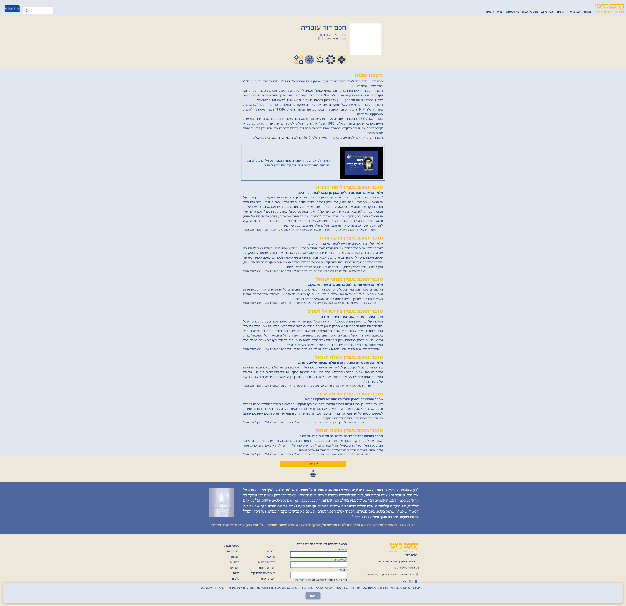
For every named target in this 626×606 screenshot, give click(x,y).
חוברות (235, 557)
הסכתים (234, 567)
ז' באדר (489, 12)
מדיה (499, 12)
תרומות (271, 551)
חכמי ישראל (547, 12)
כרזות (236, 573)
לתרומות (313, 463)
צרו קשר (270, 557)
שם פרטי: (342, 549)
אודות (587, 12)
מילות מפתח (512, 12)
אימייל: (342, 569)
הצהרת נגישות (267, 567)
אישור (313, 596)
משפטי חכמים (530, 12)
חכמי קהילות (574, 12)
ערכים (560, 12)
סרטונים (234, 562)
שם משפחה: (340, 559)
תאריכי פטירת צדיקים (263, 573)
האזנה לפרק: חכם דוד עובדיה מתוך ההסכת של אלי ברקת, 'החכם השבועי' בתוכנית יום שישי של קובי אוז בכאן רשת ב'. (288, 162)
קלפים (235, 578)
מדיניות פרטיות (266, 562)
